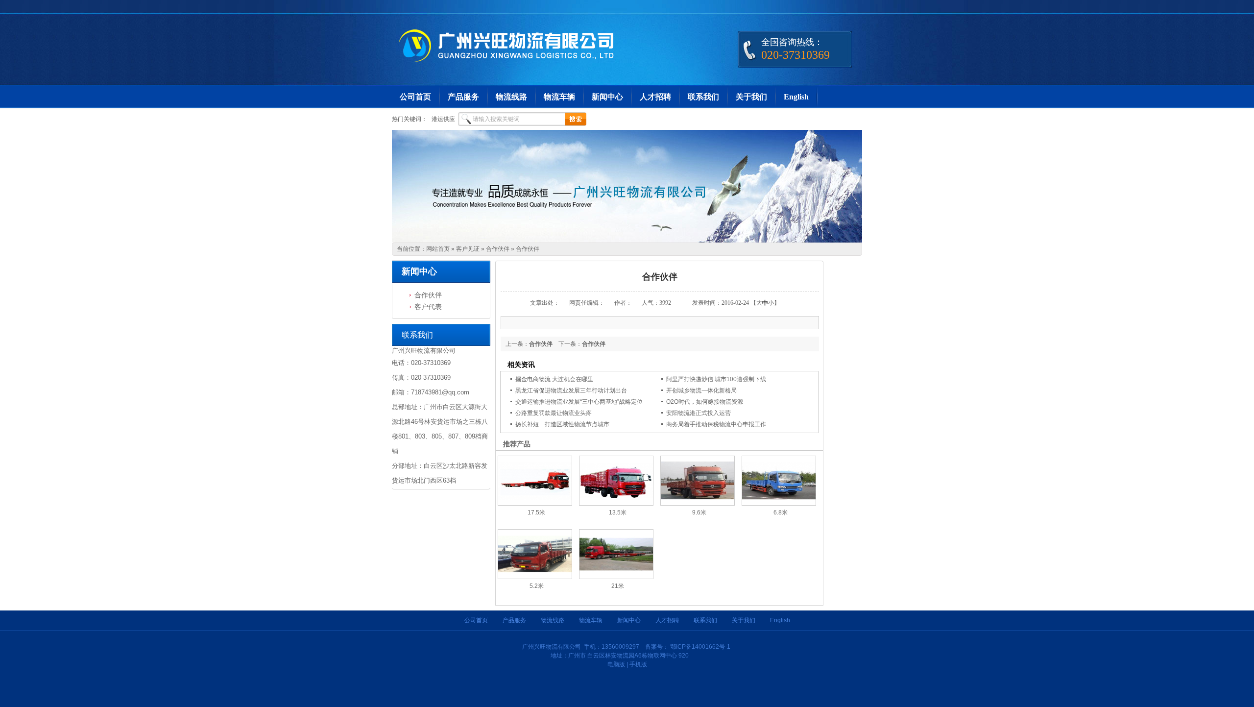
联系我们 (703, 97)
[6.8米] (779, 503)
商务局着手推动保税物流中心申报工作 (716, 424)
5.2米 (537, 586)
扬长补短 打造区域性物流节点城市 (562, 424)
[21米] (616, 577)
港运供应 (443, 119)
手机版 (638, 664)
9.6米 (699, 512)
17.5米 (536, 512)
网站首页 (438, 248)
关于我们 (751, 97)
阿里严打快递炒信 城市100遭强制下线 (716, 379)
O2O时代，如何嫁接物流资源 (704, 401)
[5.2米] (535, 577)
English (796, 97)
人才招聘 (655, 97)
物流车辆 (559, 97)
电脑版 (616, 664)
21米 (617, 586)
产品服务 (463, 97)
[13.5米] (616, 503)
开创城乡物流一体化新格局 (701, 390)
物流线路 (511, 97)
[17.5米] (535, 503)
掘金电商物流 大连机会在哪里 (554, 379)
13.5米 (618, 512)
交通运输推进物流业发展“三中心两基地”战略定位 (579, 401)
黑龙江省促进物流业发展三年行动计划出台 (571, 390)
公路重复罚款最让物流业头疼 (553, 413)
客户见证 (468, 248)
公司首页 (415, 97)
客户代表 (428, 307)
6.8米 (780, 512)
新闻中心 (607, 97)
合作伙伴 (497, 248)
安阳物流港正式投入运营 (698, 413)
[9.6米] (697, 503)
